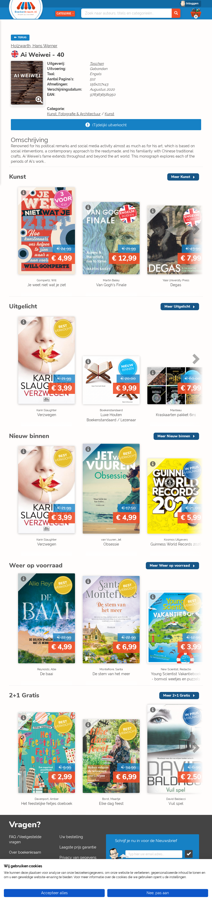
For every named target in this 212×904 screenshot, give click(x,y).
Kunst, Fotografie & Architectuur (74, 114)
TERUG (21, 37)
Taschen (97, 63)
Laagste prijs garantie (77, 847)
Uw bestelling (71, 837)
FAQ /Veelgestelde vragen (25, 839)
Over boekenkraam (25, 852)
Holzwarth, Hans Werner (34, 45)
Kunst (109, 114)
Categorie (64, 13)
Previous (14, 240)
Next (195, 240)
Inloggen (192, 3)
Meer (180, 176)
